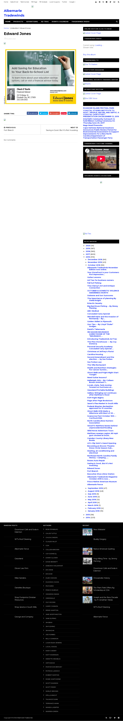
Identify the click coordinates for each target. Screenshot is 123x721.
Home (6, 2)
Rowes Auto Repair (96, 460)
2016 (88, 257)
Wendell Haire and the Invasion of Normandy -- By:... (102, 318)
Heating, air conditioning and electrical (100, 452)
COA (47, 545)
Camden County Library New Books (100, 439)
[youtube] (96, 2)
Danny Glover (52, 558)
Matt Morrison (52, 655)
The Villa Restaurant (96, 365)
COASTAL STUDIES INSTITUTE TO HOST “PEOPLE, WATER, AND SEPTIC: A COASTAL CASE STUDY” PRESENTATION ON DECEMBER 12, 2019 (101, 113)
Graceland (19, 559)
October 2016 (94, 265)
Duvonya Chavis (52, 582)
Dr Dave (49, 574)
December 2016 (95, 259)
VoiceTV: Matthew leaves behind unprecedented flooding (102, 427)
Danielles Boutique (23, 588)
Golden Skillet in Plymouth (99, 321)
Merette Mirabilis (53, 659)
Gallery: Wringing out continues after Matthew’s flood (102, 394)
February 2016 (94, 508)
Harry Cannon (52, 606)
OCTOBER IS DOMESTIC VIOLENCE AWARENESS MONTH (103, 292)
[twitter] (110, 2)
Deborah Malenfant (54, 566)
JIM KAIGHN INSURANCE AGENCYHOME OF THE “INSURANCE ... (98, 334)
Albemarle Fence (95, 484)
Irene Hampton (52, 610)
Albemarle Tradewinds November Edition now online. (102, 269)
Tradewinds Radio (80, 22)
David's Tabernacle (96, 329)
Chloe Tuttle (51, 533)
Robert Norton (52, 675)
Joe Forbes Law (94, 362)
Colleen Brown (52, 549)
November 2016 (95, 262)
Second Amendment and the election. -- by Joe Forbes (100, 358)
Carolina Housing (95, 354)
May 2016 (92, 500)
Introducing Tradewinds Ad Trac (102, 339)
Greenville (50, 598)
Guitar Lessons (94, 277)
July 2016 (92, 494)
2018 (88, 251)
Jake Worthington (54, 614)
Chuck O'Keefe (52, 537)
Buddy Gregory (99, 539)
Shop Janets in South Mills (26, 607)
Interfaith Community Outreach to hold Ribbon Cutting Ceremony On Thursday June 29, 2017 (99, 121)
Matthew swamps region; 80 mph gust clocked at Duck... (102, 434)
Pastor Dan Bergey (54, 667)
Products (18, 22)
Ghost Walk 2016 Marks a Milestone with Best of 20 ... (101, 412)
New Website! (99, 529)
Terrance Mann (52, 703)
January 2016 (94, 511)
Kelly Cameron (52, 638)
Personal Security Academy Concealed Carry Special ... (100, 348)
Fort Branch (92, 471)
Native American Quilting (104, 549)
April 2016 (92, 502)
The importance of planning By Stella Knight (101, 299)
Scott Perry (51, 687)
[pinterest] (99, 2)
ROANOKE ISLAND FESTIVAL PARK (98, 108)
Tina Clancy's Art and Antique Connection (101, 287)
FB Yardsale (43, 2)
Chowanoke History (101, 578)
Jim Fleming (50, 626)
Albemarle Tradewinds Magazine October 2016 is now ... (102, 478)
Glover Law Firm (21, 568)
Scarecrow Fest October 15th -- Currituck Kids (101, 417)
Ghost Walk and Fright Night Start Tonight (102, 374)
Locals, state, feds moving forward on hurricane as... (100, 386)
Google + (72, 2)
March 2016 (93, 505)
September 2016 (95, 488)
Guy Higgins (50, 602)
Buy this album (89, 55)
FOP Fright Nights (95, 398)
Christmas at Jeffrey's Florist (100, 351)
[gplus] (115, 2)
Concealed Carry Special (98, 314)
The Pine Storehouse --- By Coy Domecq (101, 343)
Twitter (64, 2)
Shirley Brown (52, 691)
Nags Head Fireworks (92, 125)
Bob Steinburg (52, 529)
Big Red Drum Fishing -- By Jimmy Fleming (102, 307)
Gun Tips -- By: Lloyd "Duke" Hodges (100, 325)
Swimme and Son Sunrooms (100, 295)
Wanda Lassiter (52, 707)
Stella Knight (51, 695)
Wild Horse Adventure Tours (100, 431)
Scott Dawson (52, 683)
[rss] (118, 2)
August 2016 (94, 491)
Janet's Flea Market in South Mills (102, 403)
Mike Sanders (20, 578)
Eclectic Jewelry (94, 303)
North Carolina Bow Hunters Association (100, 422)
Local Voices (51, 647)
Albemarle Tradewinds (25, 718)
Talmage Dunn (52, 699)
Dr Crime (49, 570)
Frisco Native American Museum (102, 482)
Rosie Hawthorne (53, 679)
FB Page (34, 2)
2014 (88, 517)
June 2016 (92, 497)
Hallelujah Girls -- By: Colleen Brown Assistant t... (100, 381)
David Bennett (52, 562)
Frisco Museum (52, 590)
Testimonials (24, 2)
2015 (88, 515)
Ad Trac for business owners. (100, 280)
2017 (88, 254)
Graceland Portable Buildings (100, 390)
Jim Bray (49, 622)
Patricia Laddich (53, 671)
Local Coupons (54, 2)
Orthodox (50, 663)
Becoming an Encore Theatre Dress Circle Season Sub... (100, 447)
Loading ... (99, 45)
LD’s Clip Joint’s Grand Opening (101, 443)
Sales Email (14, 2)
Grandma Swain (52, 594)
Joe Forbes (50, 634)
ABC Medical (93, 311)
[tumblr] (103, 2)
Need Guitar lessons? (97, 377)
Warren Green (52, 711)
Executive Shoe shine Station (100, 474)
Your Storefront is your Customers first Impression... (103, 273)
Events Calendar (60, 22)
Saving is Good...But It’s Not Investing (100, 464)
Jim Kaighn (50, 630)
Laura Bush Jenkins (54, 643)
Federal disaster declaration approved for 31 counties (100, 407)
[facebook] (106, 2)
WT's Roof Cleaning (23, 539)
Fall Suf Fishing (94, 283)
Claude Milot (51, 541)
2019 (88, 248)
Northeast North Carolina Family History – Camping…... (102, 457)
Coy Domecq (51, 554)
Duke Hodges (51, 578)
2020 (88, 246)
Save (64, 113)
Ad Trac (45, 22)
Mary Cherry (51, 651)
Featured (50, 586)
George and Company (24, 617)
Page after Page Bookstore (100, 401)
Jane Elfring (51, 618)
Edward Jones (93, 468)
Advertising (32, 22)
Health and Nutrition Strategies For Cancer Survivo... (101, 369)
